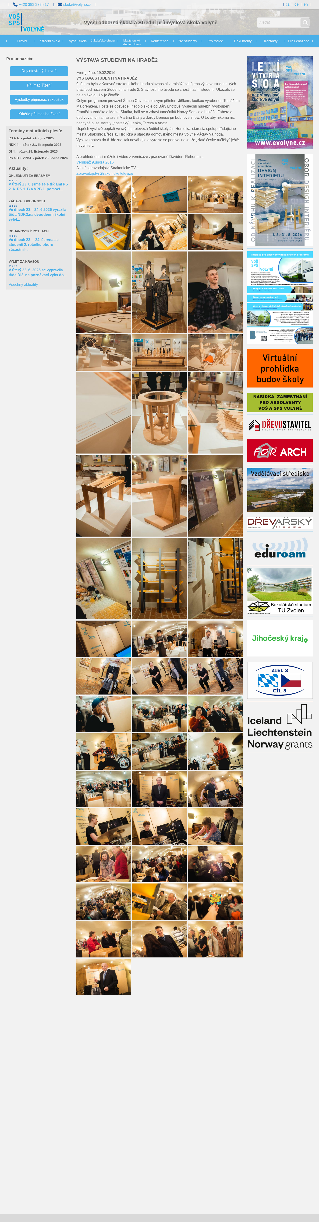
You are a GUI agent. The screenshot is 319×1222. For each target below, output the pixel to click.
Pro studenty (187, 41)
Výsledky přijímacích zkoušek (39, 99)
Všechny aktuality (23, 284)
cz (288, 4)
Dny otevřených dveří (39, 71)
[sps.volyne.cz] (26, 23)
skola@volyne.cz (77, 4)
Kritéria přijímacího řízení (39, 114)
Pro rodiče (215, 41)
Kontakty (271, 41)
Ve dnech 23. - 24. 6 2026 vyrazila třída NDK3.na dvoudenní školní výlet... (37, 214)
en (306, 4)
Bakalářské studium (103, 40)
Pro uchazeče (298, 41)
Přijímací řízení (39, 85)
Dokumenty (243, 41)
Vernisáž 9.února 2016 (95, 162)
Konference (159, 41)
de (296, 4)
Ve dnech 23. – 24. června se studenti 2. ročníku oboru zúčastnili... (34, 244)
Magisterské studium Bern (132, 42)
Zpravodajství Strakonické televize (104, 173)
